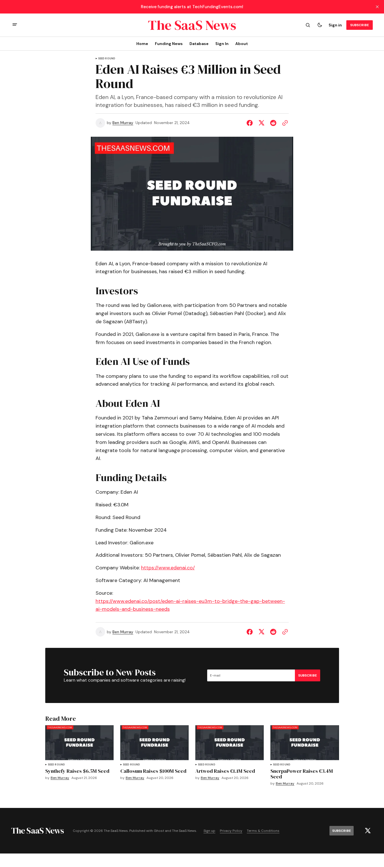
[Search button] (307, 25)
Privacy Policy (231, 831)
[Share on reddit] (273, 123)
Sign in (335, 25)
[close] (377, 6)
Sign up (209, 831)
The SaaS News (184, 831)
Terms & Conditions (263, 831)
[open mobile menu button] (14, 25)
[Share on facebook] (251, 123)
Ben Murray (122, 122)
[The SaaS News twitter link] (368, 830)
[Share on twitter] (261, 123)
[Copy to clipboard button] (284, 123)
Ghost (159, 831)
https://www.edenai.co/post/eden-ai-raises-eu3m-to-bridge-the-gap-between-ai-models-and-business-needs (190, 605)
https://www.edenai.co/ (168, 567)
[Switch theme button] (319, 25)
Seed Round (107, 58)
